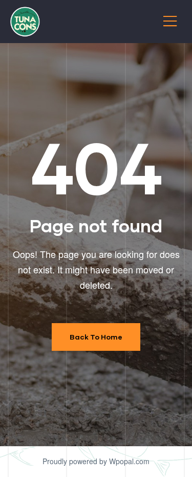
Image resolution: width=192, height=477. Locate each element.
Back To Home (96, 336)
